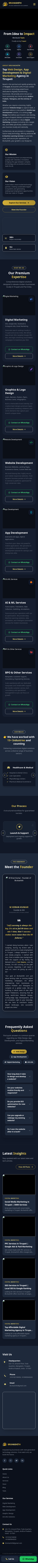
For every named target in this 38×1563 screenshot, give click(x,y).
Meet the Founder (19, 209)
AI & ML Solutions (9, 1517)
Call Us (11, 1559)
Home (5, 1474)
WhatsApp (29, 1559)
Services (5, 1481)
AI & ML (30, 1062)
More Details (18, 356)
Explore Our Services (18, 203)
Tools (4, 1491)
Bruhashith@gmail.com (18, 1386)
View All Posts (24, 1167)
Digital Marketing (13, 1062)
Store (4, 1484)
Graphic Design (8, 1513)
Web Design (20, 1052)
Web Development (9, 1507)
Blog (4, 1487)
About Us (6, 1477)
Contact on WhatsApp (20, 349)
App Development (20, 1057)
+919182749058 (15, 1377)
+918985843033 (27, 1377)
